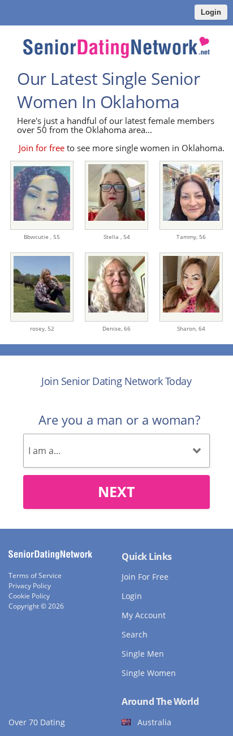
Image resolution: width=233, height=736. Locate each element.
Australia (154, 722)
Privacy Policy (29, 585)
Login (211, 12)
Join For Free (145, 576)
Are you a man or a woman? (119, 419)
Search (135, 634)
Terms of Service (35, 575)
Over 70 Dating (36, 722)
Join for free (41, 147)
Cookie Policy (29, 596)
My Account (144, 615)
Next (116, 491)
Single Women (149, 672)
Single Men (143, 653)
